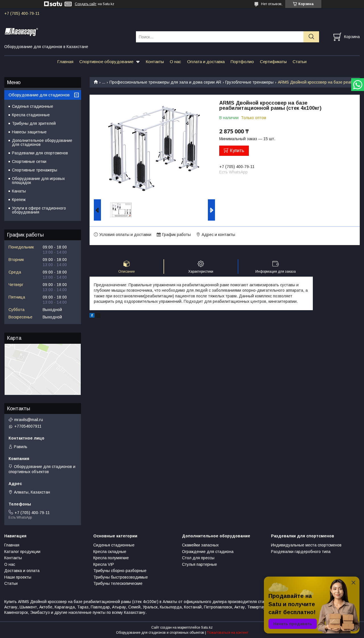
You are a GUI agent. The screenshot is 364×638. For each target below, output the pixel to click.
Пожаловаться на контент (227, 633)
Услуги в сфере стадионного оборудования (39, 210)
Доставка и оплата (22, 570)
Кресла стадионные (31, 115)
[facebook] (92, 316)
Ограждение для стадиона (207, 551)
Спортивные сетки (29, 161)
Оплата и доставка (206, 61)
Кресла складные (109, 551)
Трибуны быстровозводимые (120, 577)
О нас (175, 61)
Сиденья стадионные (32, 106)
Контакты (155, 61)
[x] (98, 316)
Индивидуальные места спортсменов (306, 545)
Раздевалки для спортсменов (40, 153)
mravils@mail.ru (28, 419)
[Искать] (311, 36)
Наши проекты (17, 577)
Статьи (300, 61)
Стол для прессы (198, 558)
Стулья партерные (199, 564)
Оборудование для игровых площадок (38, 180)
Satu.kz (207, 627)
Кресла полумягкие (111, 558)
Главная (65, 61)
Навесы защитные (29, 132)
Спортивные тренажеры (34, 170)
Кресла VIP (103, 564)
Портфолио (242, 61)
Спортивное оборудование (106, 61)
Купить (237, 150)
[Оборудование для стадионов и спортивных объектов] (66, 31)
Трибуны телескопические (117, 583)
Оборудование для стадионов (39, 94)
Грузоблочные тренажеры (249, 82)
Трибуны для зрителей (34, 123)
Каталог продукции (22, 551)
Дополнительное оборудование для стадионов (42, 142)
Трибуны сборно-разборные (119, 570)
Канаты (19, 191)
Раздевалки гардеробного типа (300, 551)
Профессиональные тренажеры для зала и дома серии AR (165, 82)
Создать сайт (85, 4)
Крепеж (19, 199)
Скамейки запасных (200, 545)
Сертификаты (273, 61)
